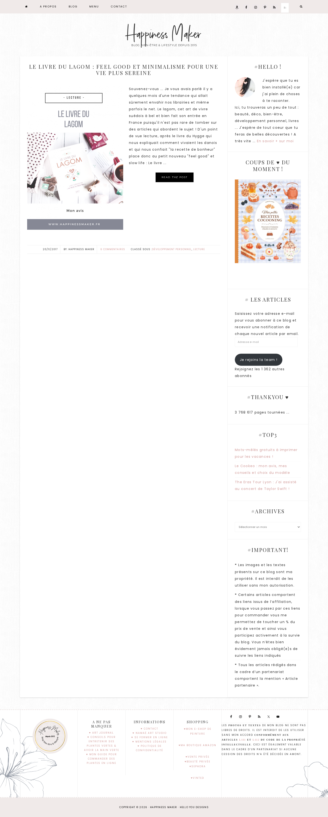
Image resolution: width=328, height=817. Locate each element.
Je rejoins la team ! (259, 359)
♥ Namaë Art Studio (150, 733)
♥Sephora (197, 766)
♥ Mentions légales (149, 741)
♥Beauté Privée (197, 761)
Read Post (175, 177)
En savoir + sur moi (275, 141)
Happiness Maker (164, 34)
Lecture (199, 249)
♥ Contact (149, 728)
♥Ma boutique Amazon (197, 745)
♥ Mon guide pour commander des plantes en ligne (101, 759)
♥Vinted (197, 778)
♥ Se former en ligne (149, 737)
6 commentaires (112, 249)
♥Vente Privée (197, 757)
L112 (256, 739)
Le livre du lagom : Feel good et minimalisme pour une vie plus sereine (124, 69)
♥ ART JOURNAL (101, 733)
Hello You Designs (194, 807)
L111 (242, 739)
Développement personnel (172, 249)
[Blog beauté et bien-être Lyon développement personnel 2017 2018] (26, 6)
